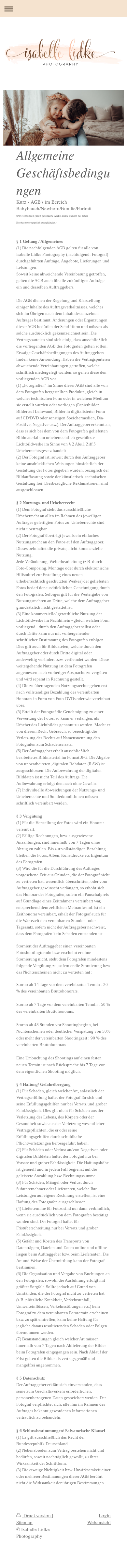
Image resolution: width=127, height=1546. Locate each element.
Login (105, 1515)
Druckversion (37, 1515)
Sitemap (24, 1522)
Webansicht (99, 1522)
